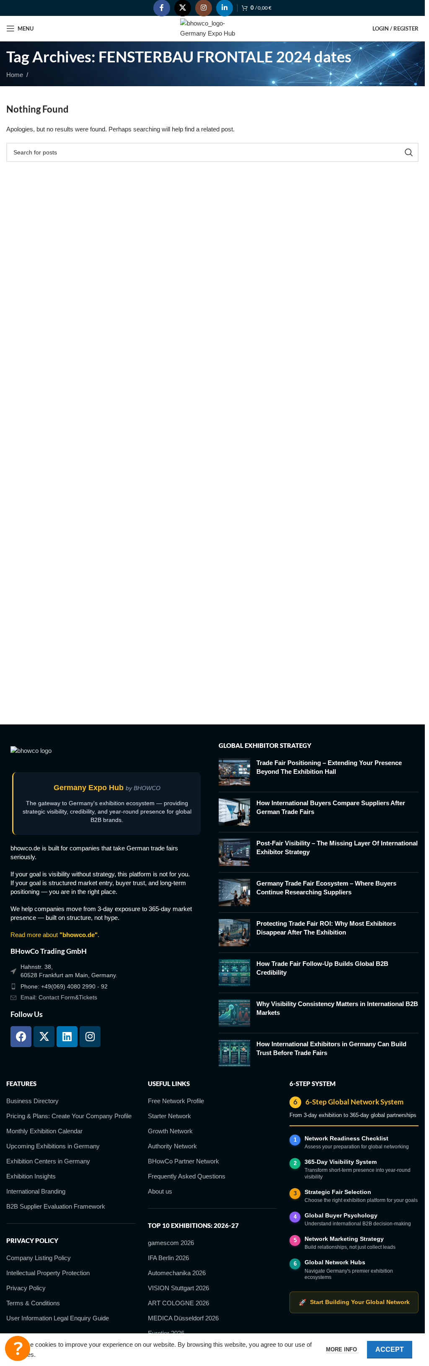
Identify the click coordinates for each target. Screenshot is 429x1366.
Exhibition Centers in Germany (48, 1161)
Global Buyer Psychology (341, 1215)
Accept (389, 1349)
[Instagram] (90, 1036)
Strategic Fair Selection (338, 1192)
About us (160, 1191)
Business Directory (32, 1100)
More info (342, 1349)
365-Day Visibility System (341, 1161)
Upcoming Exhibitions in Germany (53, 1146)
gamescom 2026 (171, 1242)
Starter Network (169, 1116)
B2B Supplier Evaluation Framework (55, 1206)
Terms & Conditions (33, 1303)
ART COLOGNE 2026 (178, 1303)
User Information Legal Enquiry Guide (57, 1318)
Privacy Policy (26, 1288)
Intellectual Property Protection (48, 1272)
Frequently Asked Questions (186, 1176)
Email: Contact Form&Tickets (59, 997)
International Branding (35, 1191)
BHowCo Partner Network (183, 1161)
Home (14, 74)
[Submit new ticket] (17, 1348)
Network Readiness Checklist (346, 1138)
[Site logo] (212, 27)
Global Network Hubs (335, 1262)
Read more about (54, 934)
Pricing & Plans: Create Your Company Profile (69, 1116)
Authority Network (172, 1146)
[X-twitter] (44, 1036)
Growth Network (170, 1131)
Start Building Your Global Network (354, 1302)
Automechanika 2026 (177, 1272)
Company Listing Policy (38, 1257)
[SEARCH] (409, 152)
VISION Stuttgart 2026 (178, 1288)
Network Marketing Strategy (344, 1238)
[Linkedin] (67, 1036)
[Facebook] (20, 1036)
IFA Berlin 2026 (168, 1257)
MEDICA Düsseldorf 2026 (183, 1318)
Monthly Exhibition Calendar (44, 1131)
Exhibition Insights (31, 1176)
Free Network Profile (176, 1100)
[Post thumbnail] (234, 772)
